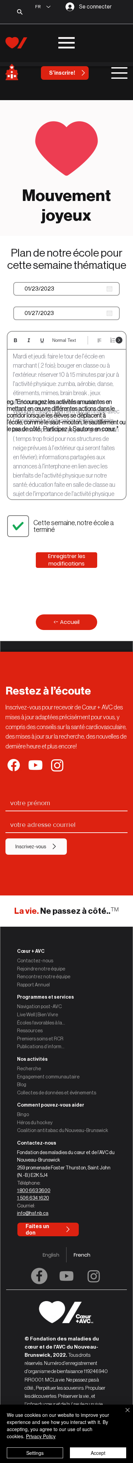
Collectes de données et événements (56, 1092)
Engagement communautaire (48, 1076)
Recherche (29, 1068)
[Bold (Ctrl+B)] (15, 340)
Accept (98, 1452)
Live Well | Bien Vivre (37, 1014)
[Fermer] (123, 1414)
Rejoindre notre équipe (41, 968)
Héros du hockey (35, 1122)
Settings (35, 1452)
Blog (21, 1084)
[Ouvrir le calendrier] (109, 289)
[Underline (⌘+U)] (42, 340)
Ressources (30, 1030)
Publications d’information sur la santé (41, 1046)
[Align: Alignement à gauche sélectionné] (99, 340)
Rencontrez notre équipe (43, 976)
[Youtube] (66, 1276)
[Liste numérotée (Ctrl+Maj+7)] (113, 340)
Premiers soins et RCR (40, 1038)
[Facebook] (39, 1276)
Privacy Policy (41, 1436)
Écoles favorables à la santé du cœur (41, 1022)
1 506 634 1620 (33, 1198)
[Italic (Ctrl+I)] (29, 340)
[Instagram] (94, 1276)
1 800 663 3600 (33, 1190)
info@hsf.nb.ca (32, 1213)
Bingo (23, 1114)
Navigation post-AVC (39, 1006)
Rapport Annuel (33, 984)
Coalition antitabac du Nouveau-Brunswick (62, 1130)
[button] (66, 1143)
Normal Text (64, 340)
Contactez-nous (35, 960)
